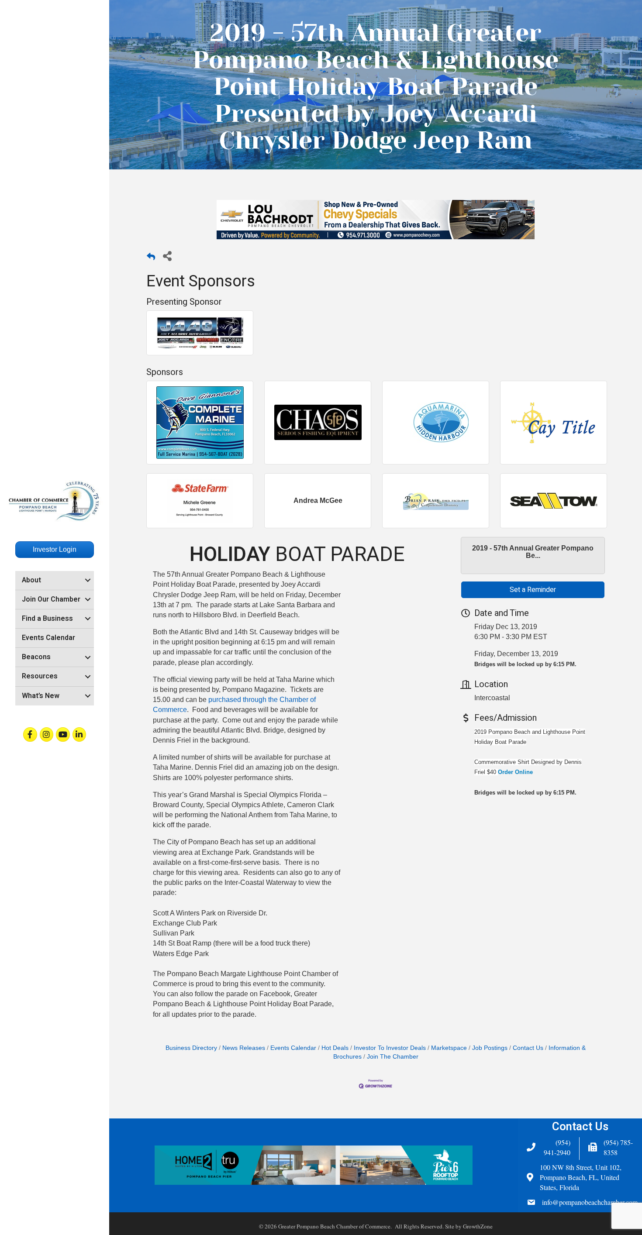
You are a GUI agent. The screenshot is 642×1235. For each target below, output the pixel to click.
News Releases (243, 1048)
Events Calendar (48, 638)
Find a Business (47, 618)
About (31, 580)
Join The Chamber (392, 1056)
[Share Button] (167, 255)
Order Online (515, 772)
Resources (40, 676)
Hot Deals (335, 1048)
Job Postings (489, 1048)
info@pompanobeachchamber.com (590, 1202)
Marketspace (449, 1048)
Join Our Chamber (51, 599)
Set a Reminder (533, 590)
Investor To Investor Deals (390, 1048)
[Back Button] (151, 258)
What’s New (40, 696)
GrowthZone (478, 1226)
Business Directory (191, 1048)
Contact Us (528, 1048)
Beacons (36, 657)
